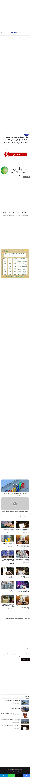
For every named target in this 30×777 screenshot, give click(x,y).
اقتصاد (26, 134)
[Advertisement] (15, 15)
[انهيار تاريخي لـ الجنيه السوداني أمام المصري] (22, 554)
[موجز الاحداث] (15, 32)
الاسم (28, 636)
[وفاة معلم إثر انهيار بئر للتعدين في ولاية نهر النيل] (25, 715)
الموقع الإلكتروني (27, 648)
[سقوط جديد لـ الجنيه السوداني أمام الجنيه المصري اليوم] (22, 539)
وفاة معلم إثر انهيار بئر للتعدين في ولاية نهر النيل (10, 713)
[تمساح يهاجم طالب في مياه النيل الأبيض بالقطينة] (25, 702)
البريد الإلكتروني (27, 642)
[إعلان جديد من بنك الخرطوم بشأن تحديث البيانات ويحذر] (22, 524)
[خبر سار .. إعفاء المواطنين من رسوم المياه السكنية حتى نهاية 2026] (7, 599)
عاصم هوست (13, 771)
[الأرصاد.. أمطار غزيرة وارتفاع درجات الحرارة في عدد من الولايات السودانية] (25, 721)
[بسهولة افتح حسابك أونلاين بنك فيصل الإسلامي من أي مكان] (22, 585)
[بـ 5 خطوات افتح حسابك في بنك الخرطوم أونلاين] (7, 571)
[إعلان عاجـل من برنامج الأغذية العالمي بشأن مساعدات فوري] (7, 538)
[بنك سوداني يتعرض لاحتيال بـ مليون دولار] (7, 585)
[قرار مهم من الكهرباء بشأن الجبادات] (7, 524)
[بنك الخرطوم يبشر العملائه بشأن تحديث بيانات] (22, 571)
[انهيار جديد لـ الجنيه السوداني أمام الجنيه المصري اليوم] (22, 600)
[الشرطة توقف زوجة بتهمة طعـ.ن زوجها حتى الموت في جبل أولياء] (25, 709)
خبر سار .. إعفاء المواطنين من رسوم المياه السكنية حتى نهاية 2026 (8, 606)
